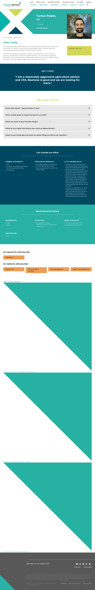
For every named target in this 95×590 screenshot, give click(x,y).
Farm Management (56, 269)
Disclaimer (87, 583)
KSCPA (8, 225)
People (10, 37)
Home (5, 37)
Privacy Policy (75, 583)
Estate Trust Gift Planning (81, 269)
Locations (88, 567)
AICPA (8, 223)
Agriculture (9, 257)
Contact (77, 567)
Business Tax (10, 269)
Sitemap (64, 583)
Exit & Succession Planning (33, 270)
